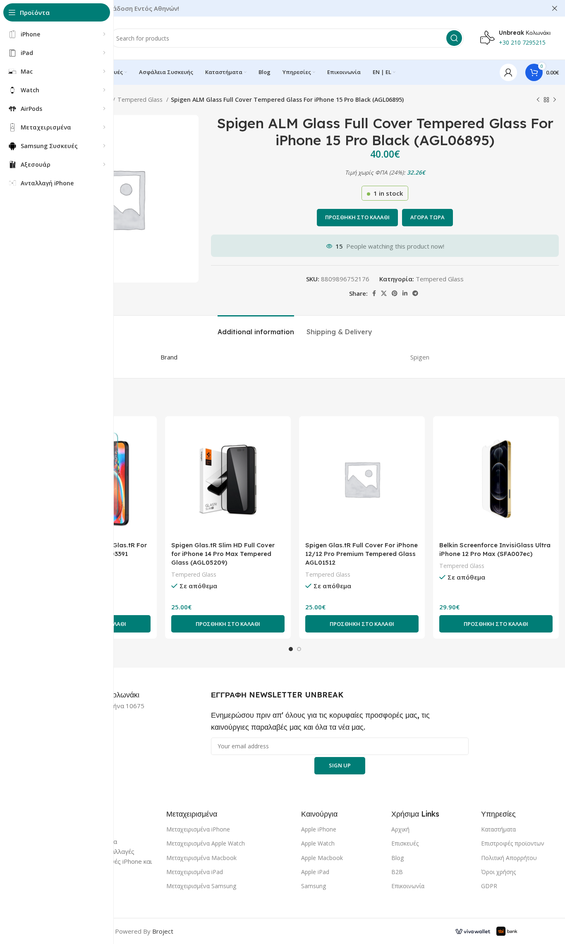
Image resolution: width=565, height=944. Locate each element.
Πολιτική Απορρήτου (509, 858)
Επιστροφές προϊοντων (512, 843)
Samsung (313, 886)
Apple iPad (315, 872)
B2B (397, 872)
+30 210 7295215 (522, 42)
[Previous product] (538, 100)
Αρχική (400, 829)
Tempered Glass (140, 99)
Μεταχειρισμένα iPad (194, 872)
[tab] (256, 327)
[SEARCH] (454, 38)
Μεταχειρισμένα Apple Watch (205, 843)
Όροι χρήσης (498, 872)
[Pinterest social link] (394, 293)
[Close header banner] (554, 8)
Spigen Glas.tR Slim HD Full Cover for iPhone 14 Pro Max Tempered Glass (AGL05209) (223, 553)
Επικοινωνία (407, 886)
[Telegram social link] (415, 293)
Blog (397, 858)
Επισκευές (405, 843)
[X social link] (383, 293)
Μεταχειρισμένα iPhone (198, 829)
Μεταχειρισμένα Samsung (201, 886)
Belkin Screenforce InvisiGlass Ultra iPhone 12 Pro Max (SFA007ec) (495, 549)
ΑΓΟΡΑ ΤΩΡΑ (427, 217)
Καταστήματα (498, 829)
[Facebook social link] (374, 293)
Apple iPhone (318, 829)
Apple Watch (318, 843)
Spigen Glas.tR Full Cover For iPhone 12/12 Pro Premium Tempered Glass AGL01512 (361, 553)
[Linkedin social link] (405, 293)
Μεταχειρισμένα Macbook (201, 858)
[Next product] (555, 100)
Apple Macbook (322, 858)
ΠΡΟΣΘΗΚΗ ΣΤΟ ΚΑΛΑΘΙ (357, 217)
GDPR (489, 886)
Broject (162, 931)
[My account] (508, 72)
